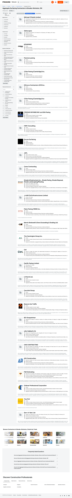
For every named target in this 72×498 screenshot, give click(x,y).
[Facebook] (62, 495)
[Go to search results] (13, 89)
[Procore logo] (6, 2)
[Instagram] (66, 495)
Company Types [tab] (6, 480)
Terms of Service (24, 495)
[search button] (52, 2)
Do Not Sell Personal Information (33, 495)
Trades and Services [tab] (22, 480)
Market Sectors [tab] (13, 480)
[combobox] (45, 2)
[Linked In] (60, 495)
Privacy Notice (19, 495)
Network (14, 2)
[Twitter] (64, 495)
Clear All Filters (38, 13)
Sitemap (40, 495)
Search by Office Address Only (7, 14)
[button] (3, 19)
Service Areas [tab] (29, 480)
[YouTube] (68, 495)
